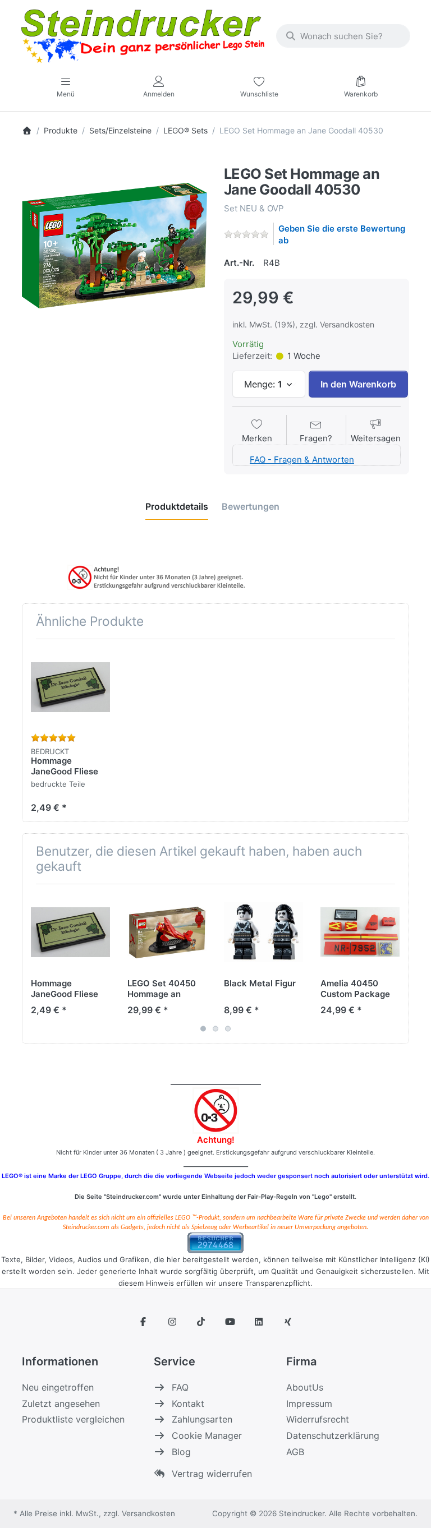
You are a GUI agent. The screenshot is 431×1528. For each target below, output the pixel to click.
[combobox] (343, 36)
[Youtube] (230, 1321)
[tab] (176, 506)
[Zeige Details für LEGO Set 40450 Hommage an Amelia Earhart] (167, 932)
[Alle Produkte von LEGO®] (227, 159)
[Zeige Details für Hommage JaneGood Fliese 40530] (70, 687)
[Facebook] (143, 1321)
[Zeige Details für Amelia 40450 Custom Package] (360, 932)
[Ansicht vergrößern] (114, 245)
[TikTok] (201, 1321)
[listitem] (114, 245)
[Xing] (288, 1321)
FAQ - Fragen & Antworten (302, 459)
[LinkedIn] (259, 1321)
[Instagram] (172, 1321)
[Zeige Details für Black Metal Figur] (263, 932)
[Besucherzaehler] (215, 1241)
